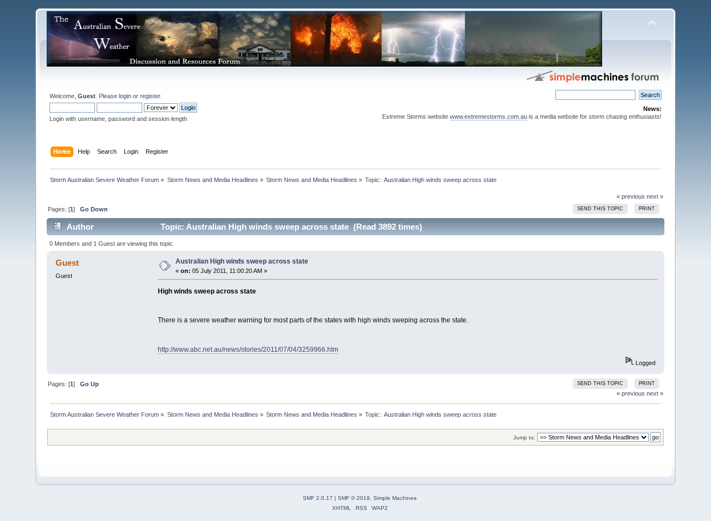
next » (655, 196)
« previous (631, 196)
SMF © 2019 (354, 498)
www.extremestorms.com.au (488, 116)
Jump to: (524, 437)
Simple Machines (395, 498)
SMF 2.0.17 (318, 498)
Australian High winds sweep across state (242, 261)
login (125, 96)
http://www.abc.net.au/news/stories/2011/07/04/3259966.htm (248, 349)
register (150, 96)
